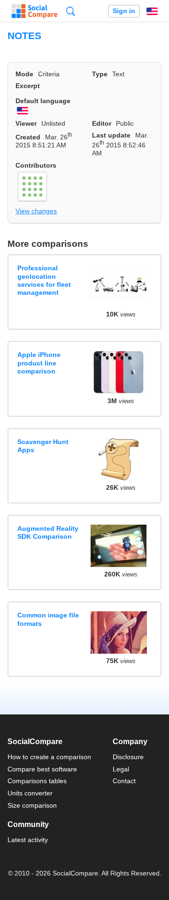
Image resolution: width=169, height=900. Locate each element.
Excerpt (27, 85)
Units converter (30, 793)
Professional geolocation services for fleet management (44, 280)
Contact (124, 781)
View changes (36, 211)
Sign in (124, 11)
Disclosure (128, 757)
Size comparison (32, 805)
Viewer (26, 123)
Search (70, 11)
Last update (111, 135)
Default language (42, 101)
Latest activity (28, 839)
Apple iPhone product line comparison (39, 363)
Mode (24, 74)
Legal (121, 769)
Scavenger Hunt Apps (43, 446)
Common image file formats (48, 619)
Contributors (35, 165)
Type (100, 74)
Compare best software (42, 769)
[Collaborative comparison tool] (34, 11)
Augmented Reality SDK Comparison (47, 532)
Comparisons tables (37, 781)
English (152, 11)
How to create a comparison (49, 757)
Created (27, 137)
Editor (101, 123)
